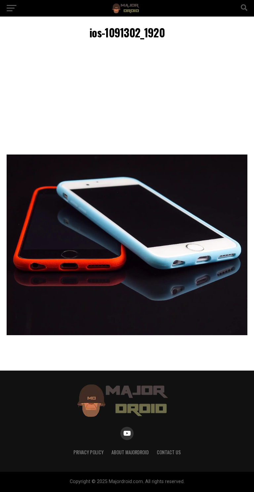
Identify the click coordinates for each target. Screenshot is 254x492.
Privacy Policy (88, 452)
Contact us (169, 452)
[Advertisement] (127, 98)
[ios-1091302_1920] (127, 333)
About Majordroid (130, 452)
